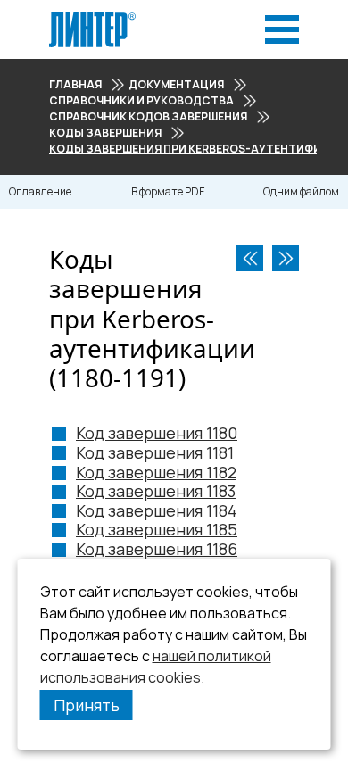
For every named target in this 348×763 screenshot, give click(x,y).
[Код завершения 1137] (249, 258)
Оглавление (40, 191)
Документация (176, 84)
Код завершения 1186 (156, 549)
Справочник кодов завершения (148, 116)
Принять (87, 705)
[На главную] (92, 17)
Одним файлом (301, 191)
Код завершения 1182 (156, 472)
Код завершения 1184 (156, 510)
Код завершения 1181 (155, 452)
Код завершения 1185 (156, 529)
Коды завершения (105, 132)
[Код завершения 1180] (285, 258)
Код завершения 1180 (156, 433)
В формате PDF (167, 191)
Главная (75, 84)
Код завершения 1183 (156, 491)
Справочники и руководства (141, 100)
